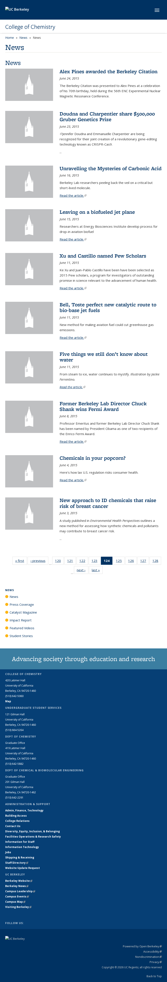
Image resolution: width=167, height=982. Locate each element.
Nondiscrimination (148, 957)
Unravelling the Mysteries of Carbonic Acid (111, 168)
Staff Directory (16, 863)
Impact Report (21, 620)
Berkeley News (16, 886)
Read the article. (73, 195)
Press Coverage (22, 604)
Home (9, 38)
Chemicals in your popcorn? (92, 458)
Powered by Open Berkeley (142, 946)
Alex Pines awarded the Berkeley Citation (108, 71)
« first (21, 560)
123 (96, 561)
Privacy (156, 962)
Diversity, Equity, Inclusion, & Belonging (32, 831)
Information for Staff (19, 842)
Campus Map (15, 902)
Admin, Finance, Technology (24, 810)
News (23, 38)
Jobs (8, 852)
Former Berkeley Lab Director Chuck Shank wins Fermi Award (103, 406)
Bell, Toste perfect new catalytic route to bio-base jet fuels (108, 307)
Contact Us (12, 826)
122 (83, 561)
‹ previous (39, 560)
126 (132, 561)
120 (59, 561)
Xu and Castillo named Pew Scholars (103, 255)
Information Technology (22, 847)
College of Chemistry (30, 27)
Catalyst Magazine (23, 612)
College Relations (17, 821)
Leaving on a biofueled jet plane (97, 212)
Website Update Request (22, 868)
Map (8, 701)
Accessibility (152, 951)
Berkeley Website (18, 881)
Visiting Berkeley (18, 907)
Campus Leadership (20, 891)
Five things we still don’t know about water (104, 357)
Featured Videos (22, 628)
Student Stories (21, 636)
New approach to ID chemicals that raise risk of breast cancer (108, 503)
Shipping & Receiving (19, 857)
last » (97, 570)
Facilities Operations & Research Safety (33, 836)
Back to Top (154, 976)
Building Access (16, 815)
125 (120, 561)
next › (82, 570)
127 (144, 561)
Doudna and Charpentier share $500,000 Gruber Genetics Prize (107, 116)
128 (156, 561)
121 (71, 561)
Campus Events (17, 896)
